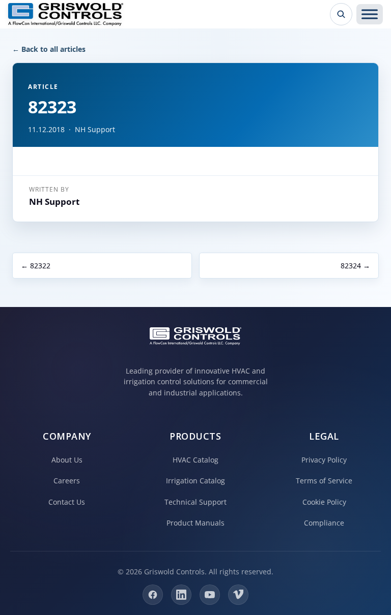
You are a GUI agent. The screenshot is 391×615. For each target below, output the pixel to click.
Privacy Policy (324, 460)
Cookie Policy (324, 502)
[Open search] (341, 14)
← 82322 (35, 265)
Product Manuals (195, 523)
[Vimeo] (238, 595)
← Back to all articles (49, 49)
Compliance (324, 523)
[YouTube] (210, 595)
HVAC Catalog (195, 460)
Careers (66, 480)
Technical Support (195, 502)
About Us (66, 460)
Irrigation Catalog (195, 480)
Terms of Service (324, 480)
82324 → (355, 265)
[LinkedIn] (181, 595)
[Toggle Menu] (369, 14)
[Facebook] (153, 595)
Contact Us (66, 502)
